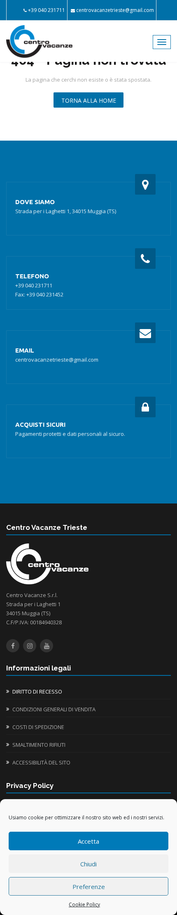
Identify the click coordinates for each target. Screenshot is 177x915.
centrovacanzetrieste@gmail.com (115, 10)
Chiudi (88, 864)
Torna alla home (88, 100)
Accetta (88, 841)
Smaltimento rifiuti (38, 744)
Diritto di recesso (37, 691)
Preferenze (88, 886)
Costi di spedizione (38, 727)
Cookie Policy (84, 904)
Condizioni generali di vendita (53, 709)
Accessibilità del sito (41, 762)
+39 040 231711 (46, 10)
